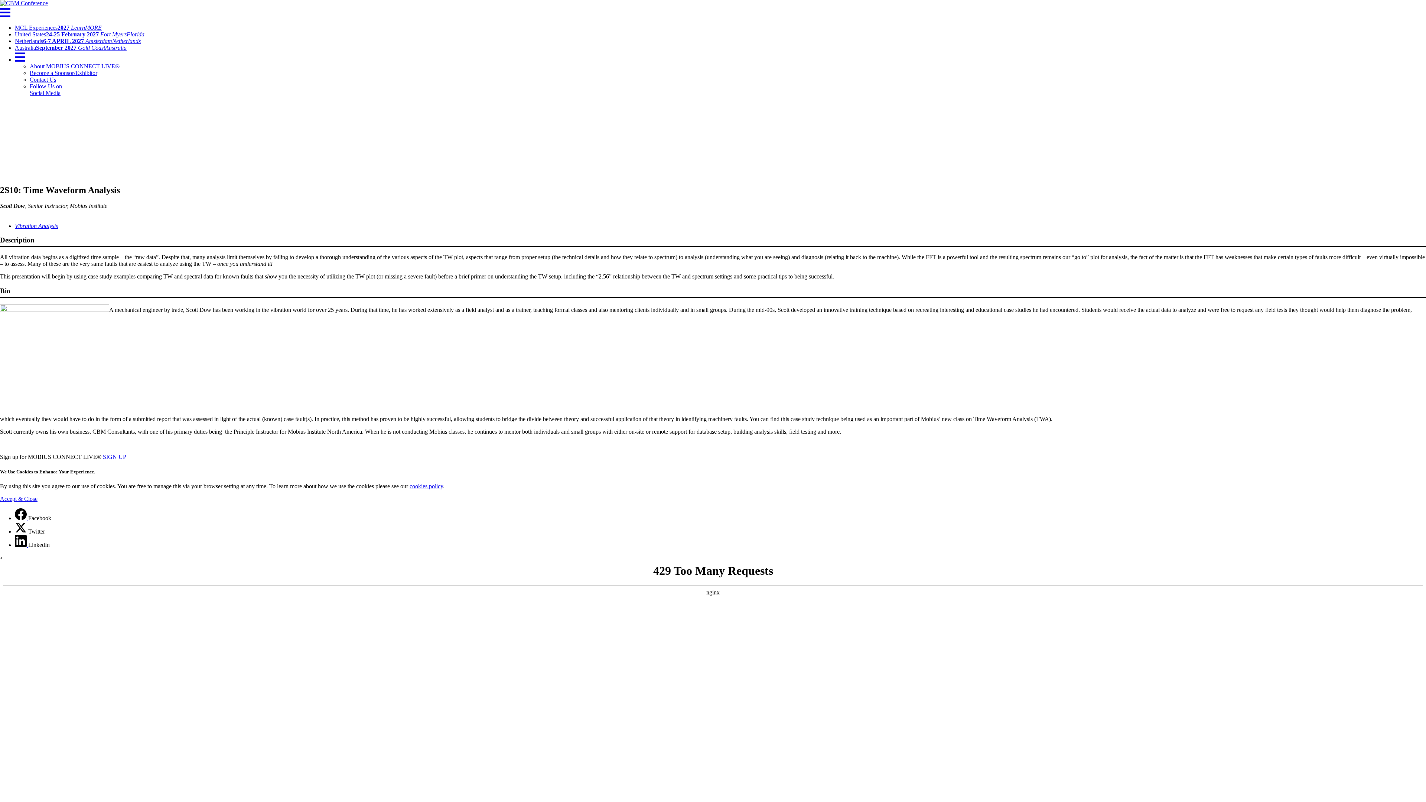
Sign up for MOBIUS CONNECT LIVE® (50, 457)
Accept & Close (19, 499)
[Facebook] (21, 518)
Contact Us (43, 79)
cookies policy (426, 486)
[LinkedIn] (21, 545)
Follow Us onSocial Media (46, 89)
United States (79, 34)
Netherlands (78, 41)
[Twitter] (21, 531)
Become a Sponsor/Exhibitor (63, 73)
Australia (71, 48)
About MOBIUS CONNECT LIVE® (75, 66)
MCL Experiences (58, 28)
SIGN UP (114, 457)
